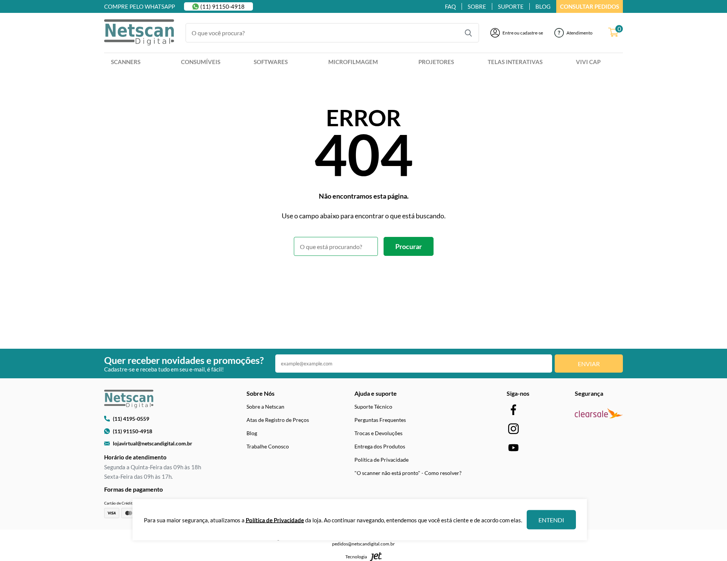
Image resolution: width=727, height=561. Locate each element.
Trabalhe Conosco (267, 446)
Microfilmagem (353, 61)
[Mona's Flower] (139, 33)
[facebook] (513, 409)
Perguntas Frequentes (380, 420)
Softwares (271, 61)
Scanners (125, 61)
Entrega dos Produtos (379, 446)
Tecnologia (356, 556)
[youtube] (513, 447)
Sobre (477, 6)
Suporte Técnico (373, 406)
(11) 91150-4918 (222, 6)
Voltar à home (363, 276)
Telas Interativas (515, 61)
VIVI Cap (588, 61)
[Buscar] (468, 33)
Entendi (551, 519)
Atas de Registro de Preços (277, 420)
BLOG (543, 6)
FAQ (450, 6)
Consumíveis (200, 61)
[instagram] (513, 428)
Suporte (511, 6)
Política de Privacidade (381, 459)
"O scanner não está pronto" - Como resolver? (408, 473)
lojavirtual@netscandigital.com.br (152, 443)
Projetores (436, 61)
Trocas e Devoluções (378, 433)
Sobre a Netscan (265, 406)
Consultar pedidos (589, 6)
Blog (251, 433)
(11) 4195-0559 (131, 418)
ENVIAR (589, 363)
